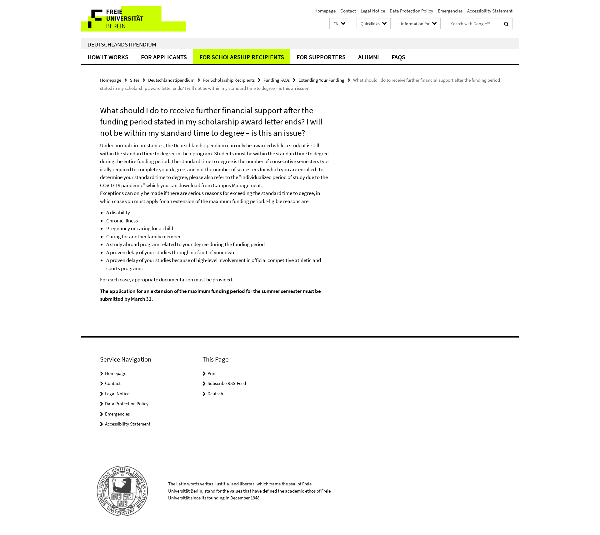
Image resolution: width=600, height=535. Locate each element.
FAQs (398, 57)
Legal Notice (373, 11)
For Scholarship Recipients (241, 57)
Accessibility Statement (489, 11)
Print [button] (212, 373)
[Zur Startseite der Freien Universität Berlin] (133, 19)
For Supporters (321, 57)
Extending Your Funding (321, 80)
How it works (108, 57)
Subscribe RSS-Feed (227, 383)
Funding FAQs (276, 80)
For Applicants (164, 57)
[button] (339, 24)
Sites (134, 80)
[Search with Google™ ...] (506, 24)
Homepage (325, 11)
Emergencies (450, 11)
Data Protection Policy (411, 11)
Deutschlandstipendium (122, 44)
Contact (348, 11)
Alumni (368, 57)
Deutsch (215, 393)
